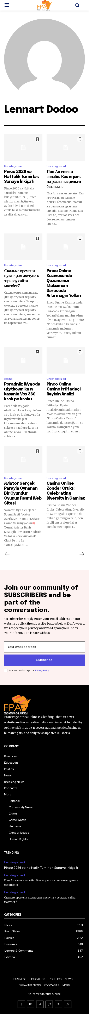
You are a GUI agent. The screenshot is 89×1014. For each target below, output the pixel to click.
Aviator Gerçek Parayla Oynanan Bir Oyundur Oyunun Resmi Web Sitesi (22, 493)
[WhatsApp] (67, 1004)
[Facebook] (21, 1004)
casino (8, 379)
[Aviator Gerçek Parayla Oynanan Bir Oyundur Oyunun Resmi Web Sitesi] (23, 459)
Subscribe (44, 660)
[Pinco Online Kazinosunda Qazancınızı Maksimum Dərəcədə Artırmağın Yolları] (66, 246)
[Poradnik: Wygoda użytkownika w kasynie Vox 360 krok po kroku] (23, 360)
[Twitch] (49, 1004)
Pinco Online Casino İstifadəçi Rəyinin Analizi (64, 389)
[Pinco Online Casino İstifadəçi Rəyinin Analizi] (66, 360)
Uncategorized (13, 166)
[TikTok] (39, 1004)
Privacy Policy (42, 670)
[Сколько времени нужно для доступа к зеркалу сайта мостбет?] (23, 246)
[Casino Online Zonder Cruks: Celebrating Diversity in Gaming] (66, 459)
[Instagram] (30, 1004)
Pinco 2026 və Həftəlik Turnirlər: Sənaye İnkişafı (21, 177)
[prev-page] (7, 554)
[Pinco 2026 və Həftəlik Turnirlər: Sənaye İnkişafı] (23, 147)
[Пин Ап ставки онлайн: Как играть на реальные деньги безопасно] (66, 147)
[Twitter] (58, 1004)
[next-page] (81, 554)
